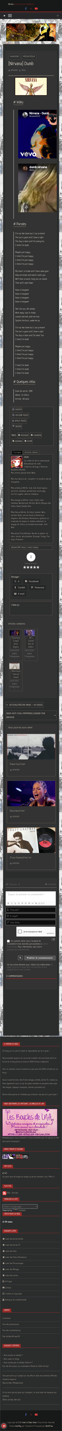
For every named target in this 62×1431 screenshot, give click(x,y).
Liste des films (10, 1251)
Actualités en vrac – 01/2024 (25, 704)
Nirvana (18, 441)
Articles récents (31, 452)
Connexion (51, 884)
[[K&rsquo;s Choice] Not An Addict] (29, 633)
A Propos (8, 1281)
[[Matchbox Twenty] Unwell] (14, 666)
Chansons (14, 56)
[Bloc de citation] (29, 903)
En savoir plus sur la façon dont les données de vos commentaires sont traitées (30, 967)
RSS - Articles (12, 1193)
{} (39, 903)
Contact (8, 1288)
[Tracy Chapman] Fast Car (21, 858)
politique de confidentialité (18, 950)
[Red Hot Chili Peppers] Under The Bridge (25, 715)
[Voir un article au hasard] (58, 15)
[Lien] (36, 903)
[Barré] (18, 903)
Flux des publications (10, 1324)
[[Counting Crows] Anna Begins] (14, 633)
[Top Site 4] (6, 1173)
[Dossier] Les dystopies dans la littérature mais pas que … (34, 3)
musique (24, 435)
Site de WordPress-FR (11, 1336)
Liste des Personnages (14, 1263)
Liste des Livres (11, 1275)
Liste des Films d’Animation (16, 1257)
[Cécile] (16, 458)
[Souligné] (15, 903)
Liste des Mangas (12, 1269)
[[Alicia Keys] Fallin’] (31, 783)
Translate (22, 1210)
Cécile (23, 70)
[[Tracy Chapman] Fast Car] (31, 829)
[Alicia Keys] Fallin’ (17, 811)
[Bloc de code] (32, 903)
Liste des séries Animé (14, 1239)
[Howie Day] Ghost (17, 764)
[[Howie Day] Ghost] (31, 736)
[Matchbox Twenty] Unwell (16, 674)
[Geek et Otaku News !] (4, 16)
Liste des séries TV (12, 1245)
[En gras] (8, 903)
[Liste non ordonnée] (25, 903)
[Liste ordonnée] (22, 903)
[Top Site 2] (3, 1173)
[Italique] (11, 903)
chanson (37, 435)
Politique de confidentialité (15, 1300)
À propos (17, 452)
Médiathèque (29, 56)
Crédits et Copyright (13, 1294)
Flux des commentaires (11, 1330)
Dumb (29, 441)
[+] (42, 903)
